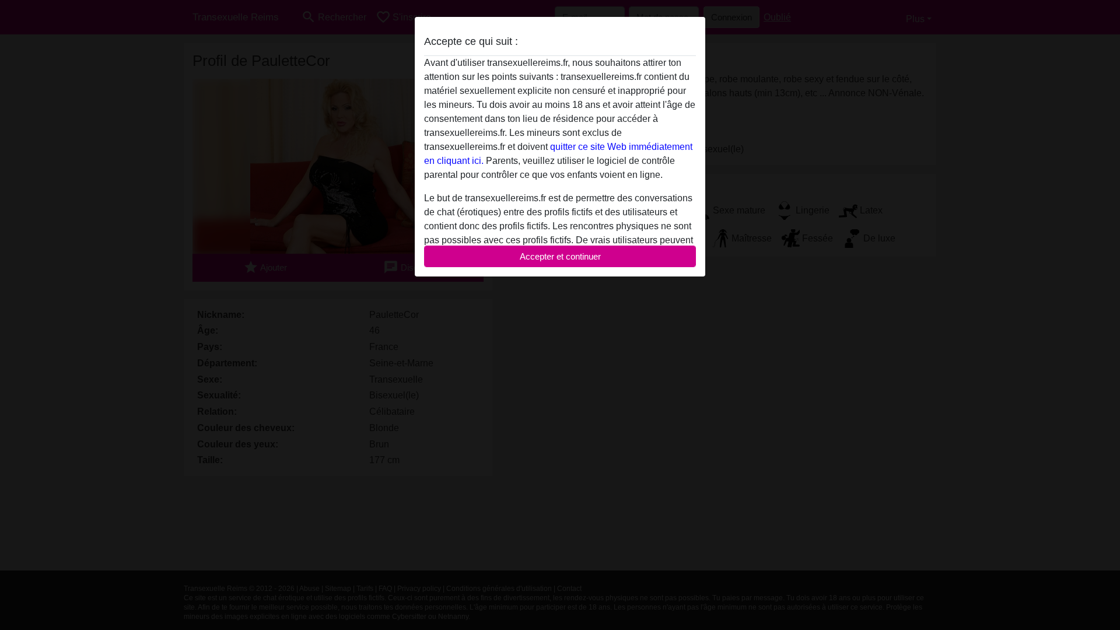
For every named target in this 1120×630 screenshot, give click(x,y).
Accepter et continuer (560, 256)
